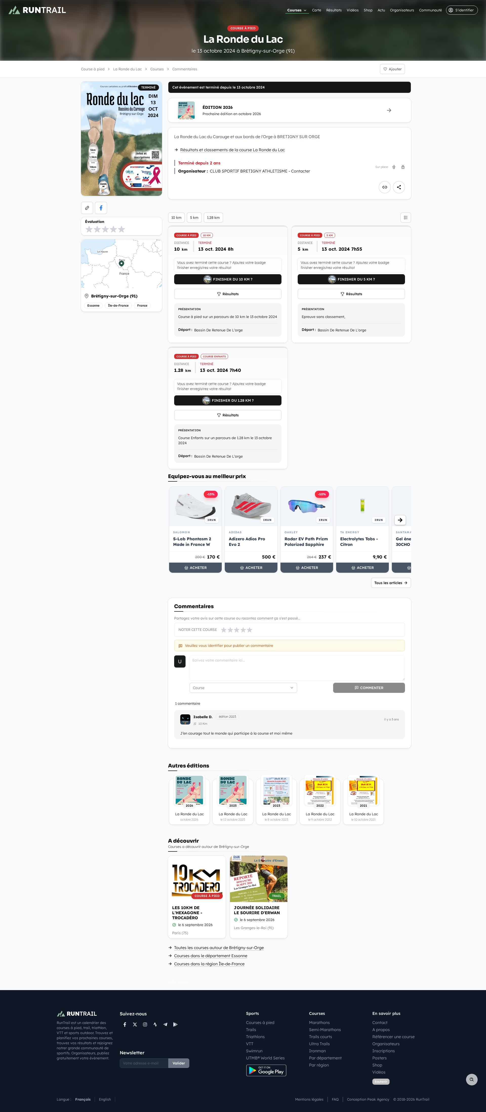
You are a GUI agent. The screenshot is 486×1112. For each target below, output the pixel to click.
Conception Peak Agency (368, 1099)
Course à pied (93, 69)
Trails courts (320, 1036)
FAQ (335, 1099)
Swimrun (254, 1050)
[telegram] (165, 1024)
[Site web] (87, 208)
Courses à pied (260, 1022)
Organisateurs (402, 10)
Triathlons (255, 1036)
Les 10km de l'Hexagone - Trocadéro (187, 912)
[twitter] (135, 1024)
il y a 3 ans (391, 719)
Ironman (317, 1050)
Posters (379, 1057)
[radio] (89, 229)
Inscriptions (383, 1050)
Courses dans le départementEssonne (210, 955)
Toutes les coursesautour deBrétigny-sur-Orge (219, 947)
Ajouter (395, 69)
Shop (368, 10)
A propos (381, 1029)
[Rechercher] (472, 1080)
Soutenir (381, 1081)
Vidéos (353, 10)
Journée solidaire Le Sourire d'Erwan (257, 910)
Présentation (189, 309)
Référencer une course (393, 1036)
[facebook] (101, 208)
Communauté (430, 10)
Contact (380, 1022)
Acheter (198, 567)
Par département (325, 1057)
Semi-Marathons (325, 1029)
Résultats (334, 10)
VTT (249, 1043)
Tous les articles (388, 583)
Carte (316, 10)
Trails (251, 1029)
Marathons (319, 1022)
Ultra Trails (319, 1043)
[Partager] (399, 187)
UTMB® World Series (265, 1057)
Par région (319, 1064)
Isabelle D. (203, 717)
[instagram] (145, 1024)
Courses (294, 10)
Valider (179, 1063)
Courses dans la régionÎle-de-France (209, 963)
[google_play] (175, 1024)
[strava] (155, 1024)
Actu (381, 10)
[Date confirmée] (174, 925)
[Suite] (400, 520)
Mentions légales (309, 1099)
